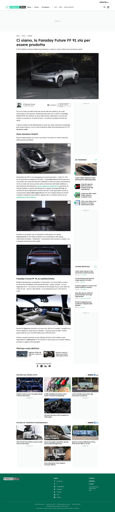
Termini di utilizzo (76, 504)
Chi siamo (91, 478)
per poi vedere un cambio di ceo (48, 186)
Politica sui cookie (50, 504)
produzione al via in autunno (26, 197)
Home (18, 35)
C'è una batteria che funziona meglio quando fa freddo (84, 279)
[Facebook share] (37, 366)
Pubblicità (92, 481)
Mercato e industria (86, 298)
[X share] (41, 366)
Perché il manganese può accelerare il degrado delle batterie (83, 303)
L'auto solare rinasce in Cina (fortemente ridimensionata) (84, 272)
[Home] (18, 7)
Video (60, 7)
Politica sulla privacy (40, 504)
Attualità (30, 35)
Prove (36, 7)
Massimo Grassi (30, 104)
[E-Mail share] (50, 366)
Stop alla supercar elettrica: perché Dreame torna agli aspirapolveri (84, 294)
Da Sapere (45, 7)
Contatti (91, 484)
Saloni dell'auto (69, 7)
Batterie (83, 282)
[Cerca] (105, 7)
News (29, 7)
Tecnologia (84, 274)
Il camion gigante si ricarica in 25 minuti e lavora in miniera (85, 286)
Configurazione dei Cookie (63, 504)
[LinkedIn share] (46, 366)
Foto (55, 7)
